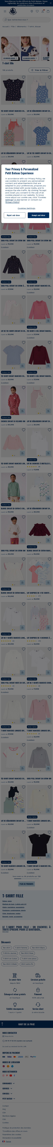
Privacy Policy (12, 202)
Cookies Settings (26, 208)
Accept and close (38, 215)
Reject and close (13, 215)
